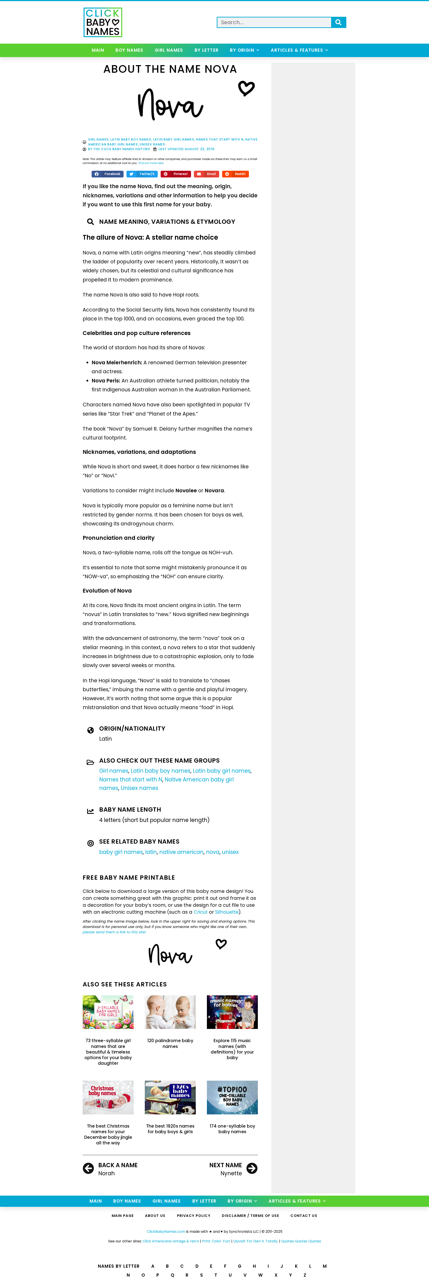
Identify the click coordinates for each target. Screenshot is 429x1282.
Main (98, 50)
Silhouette (227, 912)
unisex (230, 852)
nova (212, 852)
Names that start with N (220, 139)
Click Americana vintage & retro (171, 1241)
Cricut (201, 912)
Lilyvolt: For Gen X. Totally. (255, 1241)
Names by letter (119, 1266)
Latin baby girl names (173, 139)
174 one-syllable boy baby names (232, 1129)
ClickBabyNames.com (166, 1231)
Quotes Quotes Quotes (301, 1241)
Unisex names (152, 144)
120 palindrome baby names (170, 1043)
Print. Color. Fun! (216, 1241)
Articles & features (297, 50)
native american (181, 852)
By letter (207, 50)
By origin (242, 50)
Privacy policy (194, 1215)
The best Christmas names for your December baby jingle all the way (108, 1134)
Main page (123, 1215)
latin (151, 852)
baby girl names (121, 852)
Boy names (129, 50)
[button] (108, 174)
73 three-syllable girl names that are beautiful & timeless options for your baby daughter (108, 1052)
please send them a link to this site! (114, 932)
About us (155, 1215)
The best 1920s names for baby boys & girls (170, 1129)
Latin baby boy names (130, 139)
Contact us (303, 1215)
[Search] (338, 22)
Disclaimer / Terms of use (250, 1215)
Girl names (169, 50)
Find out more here (150, 163)
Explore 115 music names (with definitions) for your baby (232, 1049)
